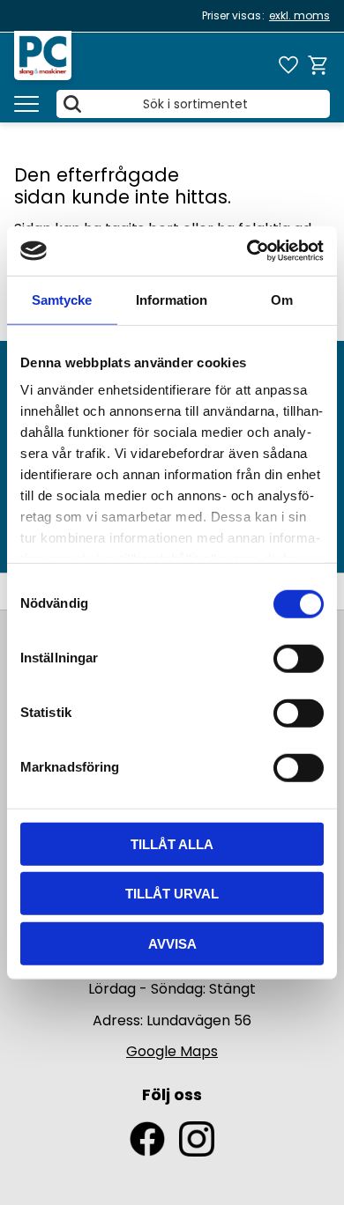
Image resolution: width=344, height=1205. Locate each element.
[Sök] (72, 104)
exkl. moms (299, 15)
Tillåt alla (172, 843)
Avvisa (172, 942)
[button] (26, 104)
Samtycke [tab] (62, 299)
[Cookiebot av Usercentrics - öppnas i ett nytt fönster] (247, 251)
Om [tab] (282, 299)
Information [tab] (171, 299)
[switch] (298, 658)
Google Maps (172, 1051)
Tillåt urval (172, 893)
